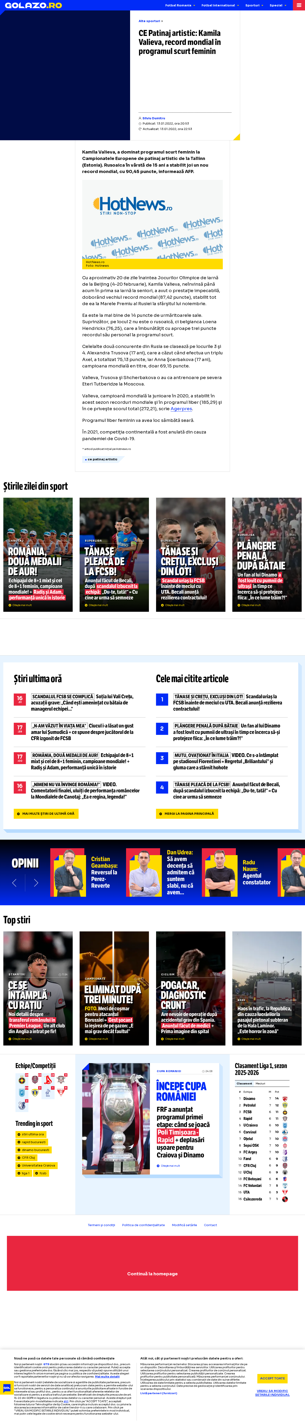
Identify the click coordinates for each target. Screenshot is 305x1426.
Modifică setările (184, 1225)
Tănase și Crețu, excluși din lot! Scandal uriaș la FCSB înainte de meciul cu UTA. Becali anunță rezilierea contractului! (190, 555)
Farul (247, 1158)
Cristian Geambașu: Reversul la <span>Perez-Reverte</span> (88, 872)
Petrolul (250, 1105)
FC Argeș (250, 1152)
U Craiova (251, 1125)
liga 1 (26, 1173)
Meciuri (260, 1083)
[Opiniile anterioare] (14, 882)
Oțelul (248, 1138)
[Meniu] (299, 5)
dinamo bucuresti (35, 1150)
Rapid (248, 1118)
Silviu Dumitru (153, 118)
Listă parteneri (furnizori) (158, 1393)
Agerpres (181, 408)
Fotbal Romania (178, 5)
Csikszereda (253, 1199)
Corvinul (250, 1132)
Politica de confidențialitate (143, 1225)
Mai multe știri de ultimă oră (48, 814)
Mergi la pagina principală (189, 814)
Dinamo (249, 1098)
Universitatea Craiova (38, 1165)
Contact (210, 1225)
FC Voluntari (253, 1185)
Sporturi (252, 5)
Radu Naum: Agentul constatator (240, 872)
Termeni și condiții (101, 1225)
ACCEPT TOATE (272, 1378)
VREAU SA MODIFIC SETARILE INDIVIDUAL (272, 1393)
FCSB (248, 1111)
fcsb (43, 1173)
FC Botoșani (252, 1178)
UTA (247, 1192)
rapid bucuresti (34, 1142)
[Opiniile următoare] (35, 882)
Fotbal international (218, 5)
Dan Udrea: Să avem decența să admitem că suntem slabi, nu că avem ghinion (164, 872)
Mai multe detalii (107, 1376)
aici (66, 1401)
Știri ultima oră (38, 679)
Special (276, 5)
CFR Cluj (28, 1158)
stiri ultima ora (33, 1134)
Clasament (244, 1083)
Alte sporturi (149, 21)
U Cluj (248, 1172)
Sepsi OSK (251, 1145)
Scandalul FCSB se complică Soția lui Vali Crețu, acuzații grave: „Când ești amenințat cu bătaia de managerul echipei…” (80, 702)
